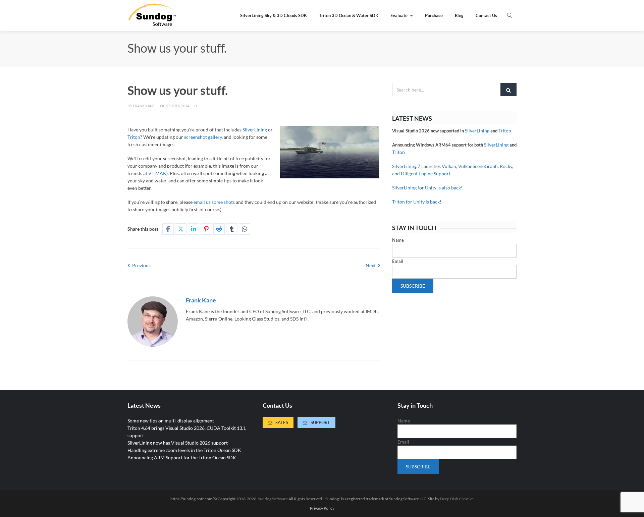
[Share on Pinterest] (206, 229)
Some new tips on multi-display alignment (170, 420)
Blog (459, 15)
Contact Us (486, 15)
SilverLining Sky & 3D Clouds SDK (273, 15)
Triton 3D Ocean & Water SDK (348, 15)
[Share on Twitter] (180, 229)
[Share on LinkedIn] (193, 229)
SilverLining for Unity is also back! (427, 187)
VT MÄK (157, 173)
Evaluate (399, 15)
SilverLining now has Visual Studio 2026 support (177, 443)
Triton (133, 137)
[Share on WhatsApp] (244, 229)
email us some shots (214, 202)
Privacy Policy (322, 508)
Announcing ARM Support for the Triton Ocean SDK (181, 457)
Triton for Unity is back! (416, 202)
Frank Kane (144, 106)
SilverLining (255, 129)
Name (398, 240)
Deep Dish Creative (457, 498)
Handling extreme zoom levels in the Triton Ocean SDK (184, 450)
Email (397, 261)
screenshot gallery (203, 137)
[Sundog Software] (152, 15)
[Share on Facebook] (168, 229)
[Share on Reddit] (219, 229)
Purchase (434, 15)
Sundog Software (273, 498)
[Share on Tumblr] (231, 229)
